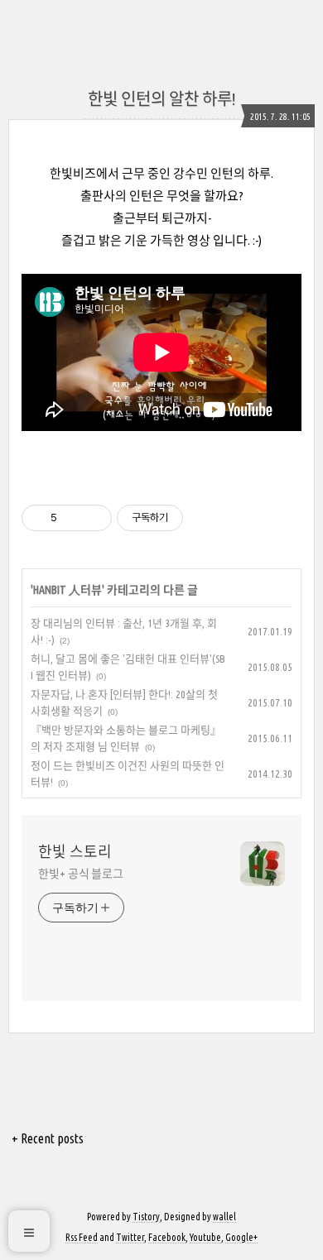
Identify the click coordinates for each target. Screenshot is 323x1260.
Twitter (130, 1237)
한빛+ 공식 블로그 (80, 873)
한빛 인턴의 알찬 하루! (161, 98)
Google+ (241, 1237)
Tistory (146, 1216)
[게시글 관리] (93, 517)
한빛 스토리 (75, 851)
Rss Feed (81, 1237)
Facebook (167, 1237)
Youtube (205, 1237)
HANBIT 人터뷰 (67, 589)
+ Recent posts (48, 1138)
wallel (224, 1216)
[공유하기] (72, 517)
